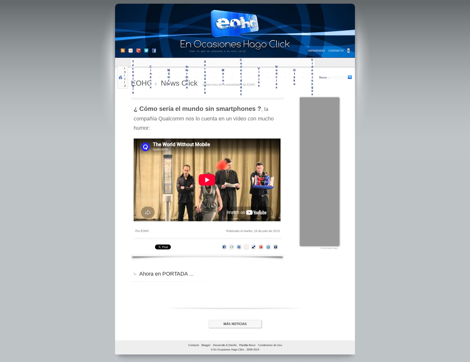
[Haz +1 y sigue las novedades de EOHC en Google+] (140, 50)
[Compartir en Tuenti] (240, 247)
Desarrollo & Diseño (225, 345)
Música (168, 77)
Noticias (276, 77)
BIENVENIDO (316, 50)
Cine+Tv (151, 77)
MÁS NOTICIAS (235, 324)
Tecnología (133, 77)
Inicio (125, 77)
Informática (187, 77)
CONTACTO (336, 50)
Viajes (259, 77)
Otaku (294, 77)
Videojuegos (312, 77)
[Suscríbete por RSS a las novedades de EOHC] (124, 50)
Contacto (193, 345)
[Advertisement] (319, 170)
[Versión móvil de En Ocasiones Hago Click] (348, 50)
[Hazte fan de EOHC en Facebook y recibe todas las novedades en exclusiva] (154, 50)
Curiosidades (241, 77)
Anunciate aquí (329, 248)
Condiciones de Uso (270, 345)
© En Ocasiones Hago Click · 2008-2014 (235, 349)
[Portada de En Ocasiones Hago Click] (235, 31)
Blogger (206, 345)
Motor (223, 77)
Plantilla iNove (247, 345)
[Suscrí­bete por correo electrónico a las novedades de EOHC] (132, 50)
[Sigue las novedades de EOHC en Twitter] (148, 50)
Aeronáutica (205, 77)
